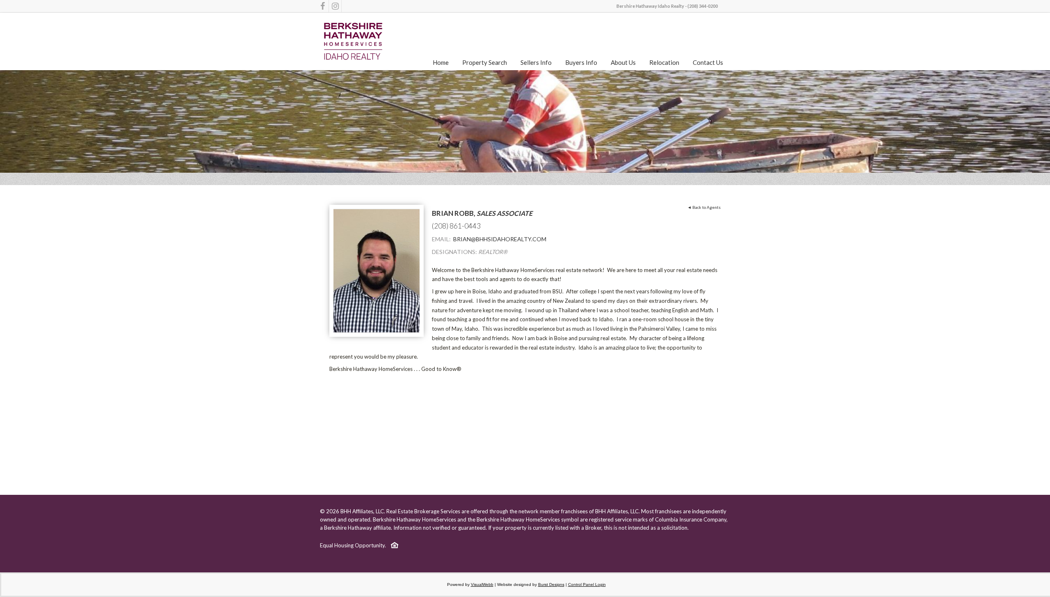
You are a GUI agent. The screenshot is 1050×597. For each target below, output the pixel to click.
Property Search (484, 62)
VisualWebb (482, 584)
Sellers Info (536, 62)
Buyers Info (581, 62)
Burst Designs (551, 584)
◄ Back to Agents (704, 207)
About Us (623, 62)
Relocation (664, 62)
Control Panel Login (587, 584)
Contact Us (708, 62)
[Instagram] (335, 6)
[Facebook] (322, 6)
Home (441, 62)
